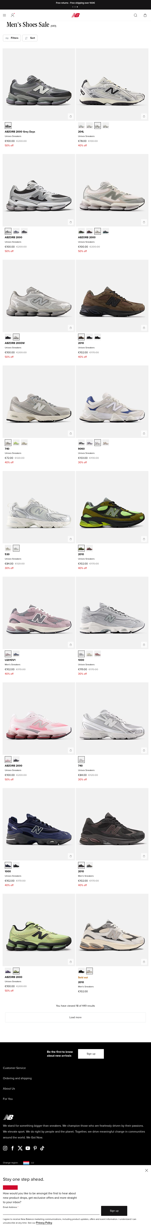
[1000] (144, 645)
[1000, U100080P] (89, 654)
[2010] (144, 328)
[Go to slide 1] (73, 7)
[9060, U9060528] (89, 443)
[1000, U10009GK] (16, 865)
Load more (75, 1017)
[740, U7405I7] (81, 760)
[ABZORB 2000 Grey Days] (71, 116)
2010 (81, 343)
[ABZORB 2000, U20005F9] (97, 231)
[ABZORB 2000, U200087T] (8, 971)
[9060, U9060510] (81, 443)
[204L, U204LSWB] (105, 126)
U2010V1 (10, 660)
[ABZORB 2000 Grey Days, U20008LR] (8, 126)
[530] (71, 539)
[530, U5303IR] (16, 548)
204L (81, 131)
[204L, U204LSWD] (97, 126)
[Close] (146, 1170)
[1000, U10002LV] (81, 654)
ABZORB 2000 (13, 237)
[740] (71, 433)
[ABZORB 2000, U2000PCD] (16, 760)
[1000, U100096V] (97, 654)
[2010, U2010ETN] (89, 865)
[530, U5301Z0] (8, 548)
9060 (81, 448)
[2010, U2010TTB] (81, 971)
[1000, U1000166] (8, 865)
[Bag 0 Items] (145, 15)
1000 (81, 660)
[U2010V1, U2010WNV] (16, 654)
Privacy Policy (44, 1222)
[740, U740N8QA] (16, 443)
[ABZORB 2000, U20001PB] (16, 231)
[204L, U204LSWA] (89, 126)
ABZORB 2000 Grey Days (20, 131)
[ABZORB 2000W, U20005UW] (16, 337)
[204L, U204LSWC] (81, 126)
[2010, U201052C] (89, 337)
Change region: (10, 1162)
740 (7, 448)
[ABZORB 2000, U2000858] (16, 971)
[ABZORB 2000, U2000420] (24, 231)
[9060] (144, 433)
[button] (12, 15)
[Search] (135, 15)
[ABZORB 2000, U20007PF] (105, 231)
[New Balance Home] (75, 15)
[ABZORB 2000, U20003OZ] (8, 231)
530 (7, 554)
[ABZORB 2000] (71, 222)
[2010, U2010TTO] (89, 971)
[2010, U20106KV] (81, 548)
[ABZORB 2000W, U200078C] (8, 337)
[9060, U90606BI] (105, 443)
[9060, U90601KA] (97, 443)
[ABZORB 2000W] (71, 328)
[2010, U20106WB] (81, 337)
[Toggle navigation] (4, 15)
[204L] (144, 116)
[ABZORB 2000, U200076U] (89, 231)
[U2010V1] (71, 645)
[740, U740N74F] (8, 443)
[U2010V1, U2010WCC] (8, 654)
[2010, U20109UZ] (97, 337)
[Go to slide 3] (78, 7)
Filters (13, 38)
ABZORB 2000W (15, 343)
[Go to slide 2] (75, 7)
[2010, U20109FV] (89, 548)
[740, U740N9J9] (24, 443)
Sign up (91, 1053)
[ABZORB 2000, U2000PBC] (8, 760)
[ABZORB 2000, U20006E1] (81, 231)
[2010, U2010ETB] (81, 865)
